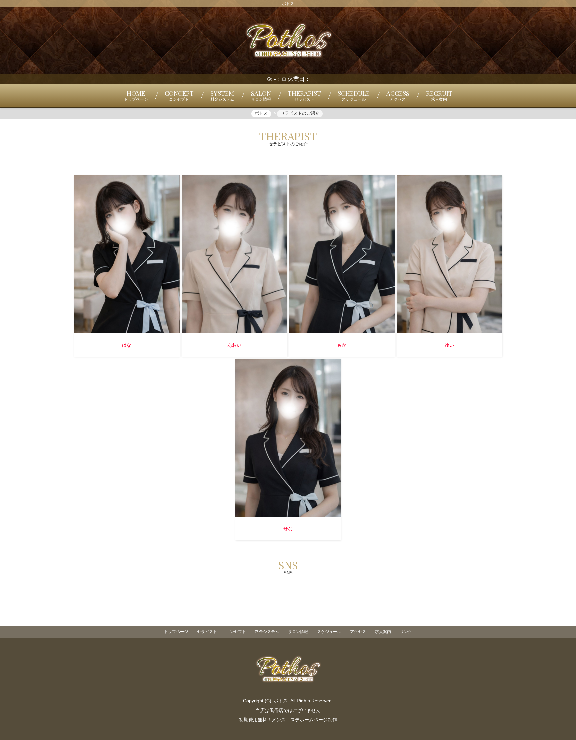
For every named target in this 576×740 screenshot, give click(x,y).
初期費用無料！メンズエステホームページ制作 (288, 719)
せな (288, 528)
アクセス (358, 631)
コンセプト (236, 631)
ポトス (281, 700)
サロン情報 (298, 631)
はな (126, 345)
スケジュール (329, 631)
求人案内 (383, 631)
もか (341, 345)
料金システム (267, 631)
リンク (406, 631)
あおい (234, 345)
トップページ (176, 631)
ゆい (449, 345)
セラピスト (207, 631)
